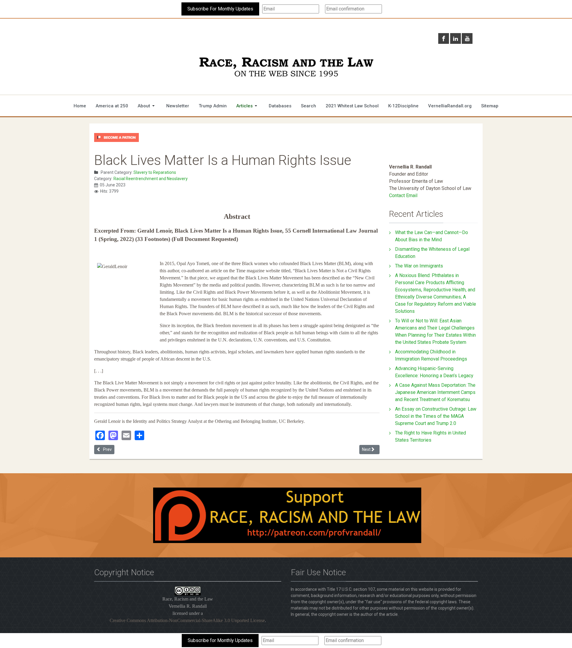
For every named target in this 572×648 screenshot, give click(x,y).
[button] (147, 105)
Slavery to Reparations (154, 172)
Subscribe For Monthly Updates (220, 9)
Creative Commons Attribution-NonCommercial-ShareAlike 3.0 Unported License (187, 620)
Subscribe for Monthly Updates (220, 640)
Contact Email (403, 195)
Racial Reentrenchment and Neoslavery (151, 178)
